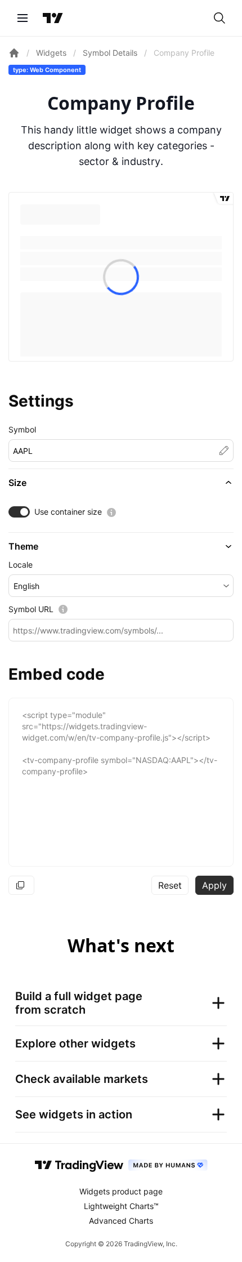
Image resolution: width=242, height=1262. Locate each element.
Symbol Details (110, 52)
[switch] (19, 512)
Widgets (51, 52)
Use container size (68, 511)
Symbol (22, 429)
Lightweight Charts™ (121, 1206)
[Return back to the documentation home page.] (14, 53)
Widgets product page (121, 1191)
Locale (20, 564)
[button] (121, 482)
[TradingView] (53, 18)
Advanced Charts (121, 1220)
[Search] (219, 18)
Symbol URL (30, 609)
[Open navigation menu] (22, 18)
